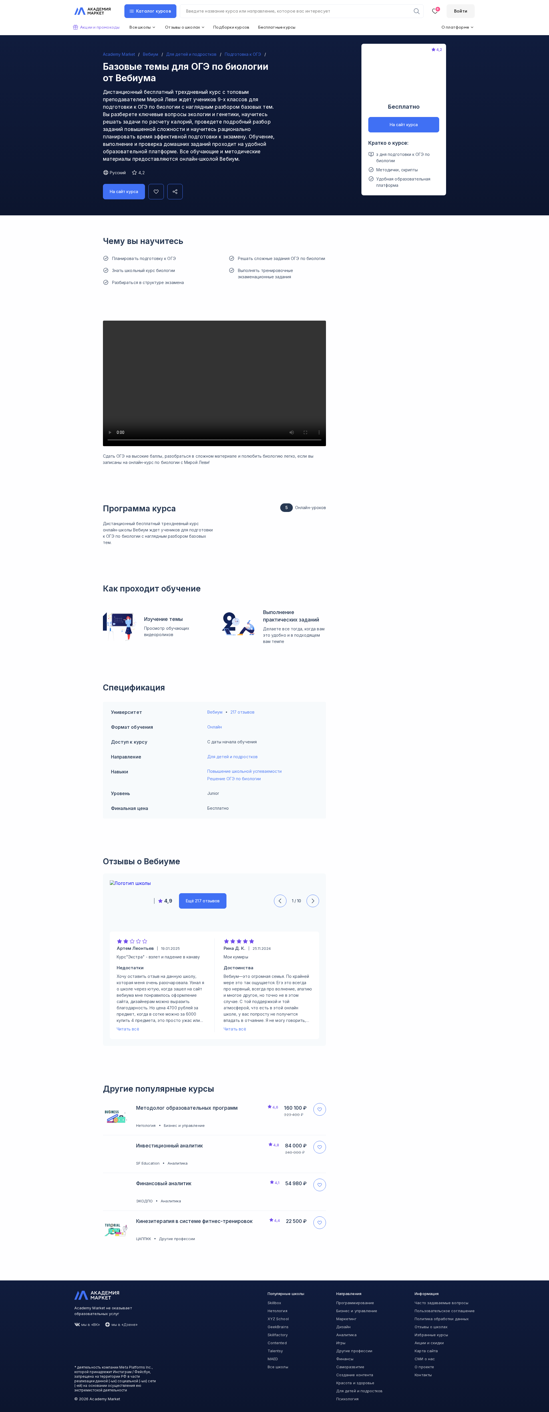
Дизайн (343, 1326)
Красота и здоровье (355, 1383)
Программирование (355, 1302)
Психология (347, 1399)
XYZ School (278, 1318)
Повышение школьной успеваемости (244, 771)
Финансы (344, 1359)
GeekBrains (278, 1326)
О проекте (424, 1367)
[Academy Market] (92, 11)
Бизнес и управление (356, 1310)
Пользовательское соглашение (445, 1310)
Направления (348, 1293)
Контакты (423, 1375)
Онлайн (214, 726)
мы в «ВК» (90, 1324)
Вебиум (214, 712)
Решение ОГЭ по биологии (234, 778)
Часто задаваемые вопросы (441, 1302)
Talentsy (275, 1351)
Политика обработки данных (442, 1318)
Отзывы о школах (431, 1326)
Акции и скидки (429, 1342)
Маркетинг (346, 1318)
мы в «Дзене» (125, 1324)
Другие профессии (354, 1351)
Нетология (277, 1310)
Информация (427, 1293)
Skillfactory (278, 1334)
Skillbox (274, 1302)
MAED (273, 1359)
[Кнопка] (156, 191)
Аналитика (346, 1334)
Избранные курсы (431, 1334)
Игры (340, 1342)
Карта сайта (426, 1351)
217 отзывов (242, 712)
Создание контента (354, 1375)
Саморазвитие (350, 1367)
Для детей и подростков (232, 756)
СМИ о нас (425, 1359)
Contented (277, 1342)
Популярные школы (286, 1293)
